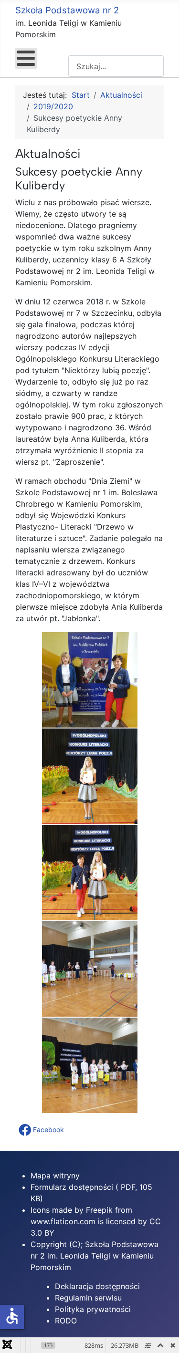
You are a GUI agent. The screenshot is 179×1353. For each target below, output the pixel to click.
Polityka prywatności (93, 1309)
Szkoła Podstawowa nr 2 (67, 10)
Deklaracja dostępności (97, 1286)
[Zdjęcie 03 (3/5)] (89, 872)
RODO (66, 1320)
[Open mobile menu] (26, 58)
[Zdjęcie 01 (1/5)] (89, 680)
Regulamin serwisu (88, 1297)
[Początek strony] (162, 1335)
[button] (42, 1130)
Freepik (99, 1210)
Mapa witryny (55, 1175)
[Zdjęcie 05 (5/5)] (89, 1065)
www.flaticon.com (63, 1221)
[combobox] (116, 66)
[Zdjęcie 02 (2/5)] (89, 776)
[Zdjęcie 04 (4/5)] (89, 969)
